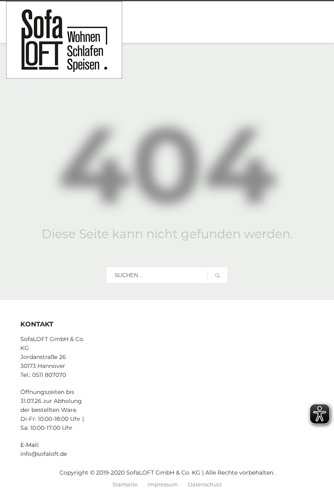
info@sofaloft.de (43, 453)
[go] (217, 275)
